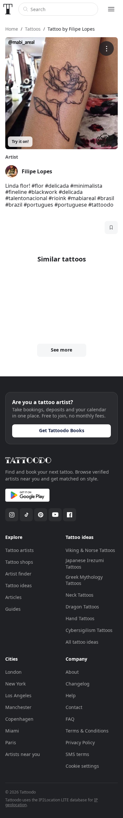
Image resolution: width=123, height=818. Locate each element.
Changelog (78, 684)
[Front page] (8, 9)
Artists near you (22, 754)
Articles (13, 597)
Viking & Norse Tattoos (90, 550)
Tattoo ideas (18, 585)
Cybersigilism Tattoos (89, 630)
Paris (10, 742)
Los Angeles (18, 695)
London (13, 672)
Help (71, 695)
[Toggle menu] (111, 9)
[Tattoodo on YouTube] (55, 514)
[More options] (106, 48)
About (72, 672)
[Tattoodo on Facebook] (69, 514)
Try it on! (20, 141)
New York (15, 684)
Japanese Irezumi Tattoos (85, 563)
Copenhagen (19, 719)
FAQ (70, 719)
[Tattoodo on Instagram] (11, 514)
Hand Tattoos (80, 618)
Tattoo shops (19, 562)
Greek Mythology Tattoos (84, 580)
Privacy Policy (80, 742)
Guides (13, 609)
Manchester (18, 707)
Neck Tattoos (79, 595)
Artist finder (18, 574)
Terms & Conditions (87, 731)
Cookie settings (82, 766)
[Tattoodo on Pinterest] (40, 514)
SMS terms (77, 754)
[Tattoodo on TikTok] (26, 514)
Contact (74, 707)
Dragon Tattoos (82, 607)
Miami (12, 731)
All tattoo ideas (82, 642)
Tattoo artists (19, 550)
